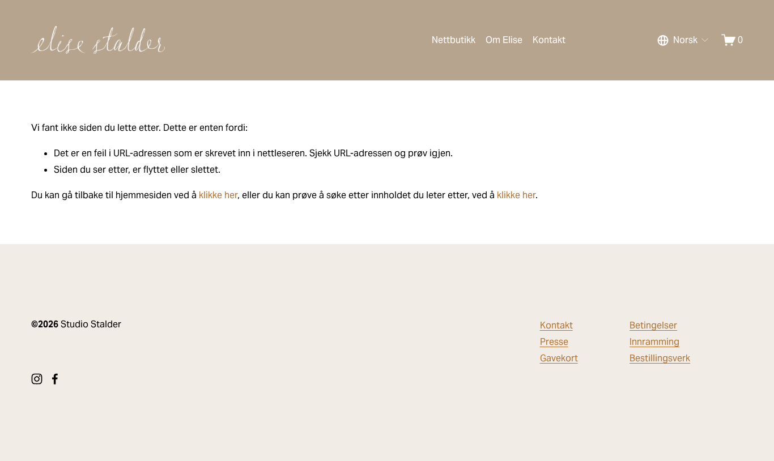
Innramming (654, 342)
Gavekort (559, 358)
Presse (554, 342)
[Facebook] (55, 379)
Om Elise (504, 40)
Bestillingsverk (660, 358)
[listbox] (683, 40)
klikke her (218, 195)
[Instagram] (36, 379)
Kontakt (549, 40)
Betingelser (653, 325)
